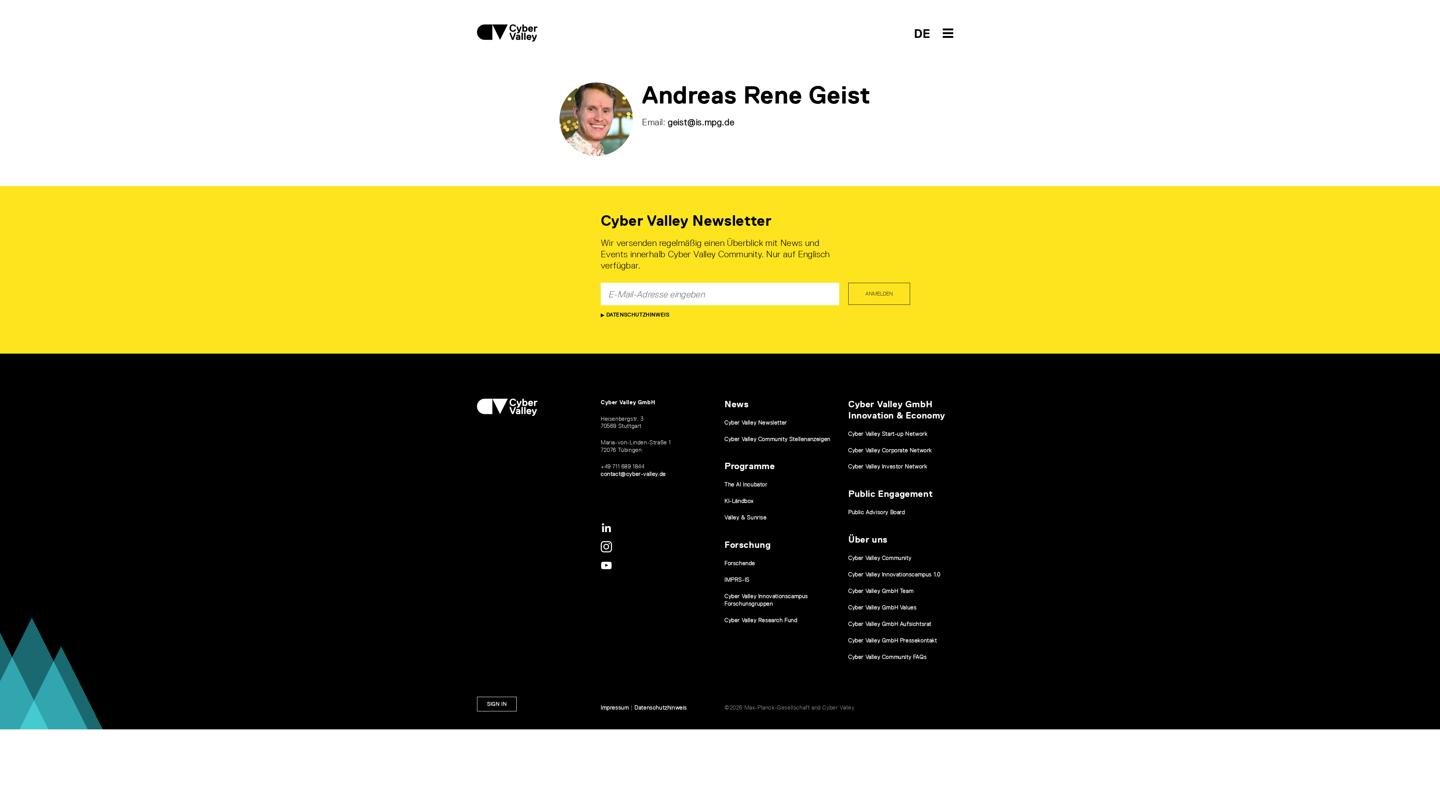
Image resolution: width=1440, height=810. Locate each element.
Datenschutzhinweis (636, 315)
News (736, 404)
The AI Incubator (746, 484)
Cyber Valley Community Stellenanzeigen (777, 439)
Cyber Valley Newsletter (755, 422)
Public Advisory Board (876, 512)
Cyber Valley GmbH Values (882, 607)
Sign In (497, 704)
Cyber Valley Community (879, 558)
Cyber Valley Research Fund (761, 620)
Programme (749, 466)
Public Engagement (890, 494)
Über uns (868, 539)
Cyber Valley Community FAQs (887, 657)
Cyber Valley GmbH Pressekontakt (892, 640)
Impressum (615, 707)
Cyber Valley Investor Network (887, 466)
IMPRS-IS (737, 579)
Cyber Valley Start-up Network (887, 433)
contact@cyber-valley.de (633, 474)
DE (922, 33)
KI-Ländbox (739, 501)
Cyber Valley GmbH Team (881, 591)
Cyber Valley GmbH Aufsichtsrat (890, 624)
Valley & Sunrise (745, 517)
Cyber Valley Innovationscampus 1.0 (894, 574)
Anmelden (879, 294)
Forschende (739, 563)
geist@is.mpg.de (701, 122)
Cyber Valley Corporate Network (890, 450)
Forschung (747, 545)
